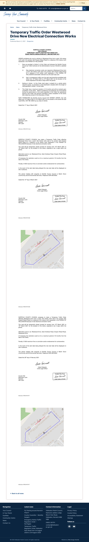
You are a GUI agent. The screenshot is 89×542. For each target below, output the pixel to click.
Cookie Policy (72, 513)
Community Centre (60, 21)
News (74, 21)
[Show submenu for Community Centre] (69, 21)
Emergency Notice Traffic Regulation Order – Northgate (32, 522)
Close (82, 2)
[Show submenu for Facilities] (51, 21)
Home (12, 27)
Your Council (21, 21)
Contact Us (81, 21)
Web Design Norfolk (73, 539)
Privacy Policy (72, 510)
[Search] (84, 8)
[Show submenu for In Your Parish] (41, 21)
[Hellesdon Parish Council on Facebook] (5, 8)
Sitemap (70, 518)
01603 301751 (60, 4)
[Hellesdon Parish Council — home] (16, 14)
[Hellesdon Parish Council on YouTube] (10, 8)
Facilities (47, 21)
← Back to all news (17, 493)
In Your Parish (34, 21)
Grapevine (30, 41)
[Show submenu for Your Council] (27, 21)
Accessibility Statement (75, 515)
